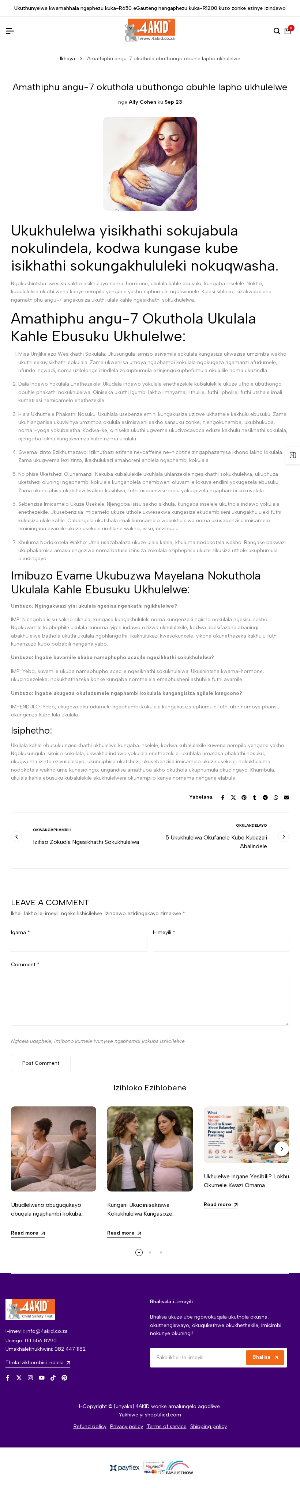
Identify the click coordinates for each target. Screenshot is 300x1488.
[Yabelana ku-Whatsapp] (275, 797)
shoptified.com (163, 1415)
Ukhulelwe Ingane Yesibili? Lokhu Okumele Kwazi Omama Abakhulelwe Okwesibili (246, 1185)
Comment (25, 964)
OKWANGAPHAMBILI (52, 829)
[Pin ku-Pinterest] (244, 797)
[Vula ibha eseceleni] (292, 455)
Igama (20, 932)
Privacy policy (126, 1426)
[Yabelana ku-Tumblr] (254, 797)
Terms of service (167, 1426)
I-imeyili (164, 932)
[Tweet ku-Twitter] (233, 797)
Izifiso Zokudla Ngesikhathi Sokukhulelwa (86, 841)
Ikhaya (67, 59)
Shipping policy (208, 1426)
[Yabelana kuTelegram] (265, 797)
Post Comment (40, 1063)
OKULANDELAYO (251, 825)
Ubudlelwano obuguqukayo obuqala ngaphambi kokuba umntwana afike (46, 1213)
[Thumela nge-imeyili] (286, 797)
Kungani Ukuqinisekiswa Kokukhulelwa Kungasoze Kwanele (139, 1213)
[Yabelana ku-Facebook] (222, 797)
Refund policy (90, 1426)
